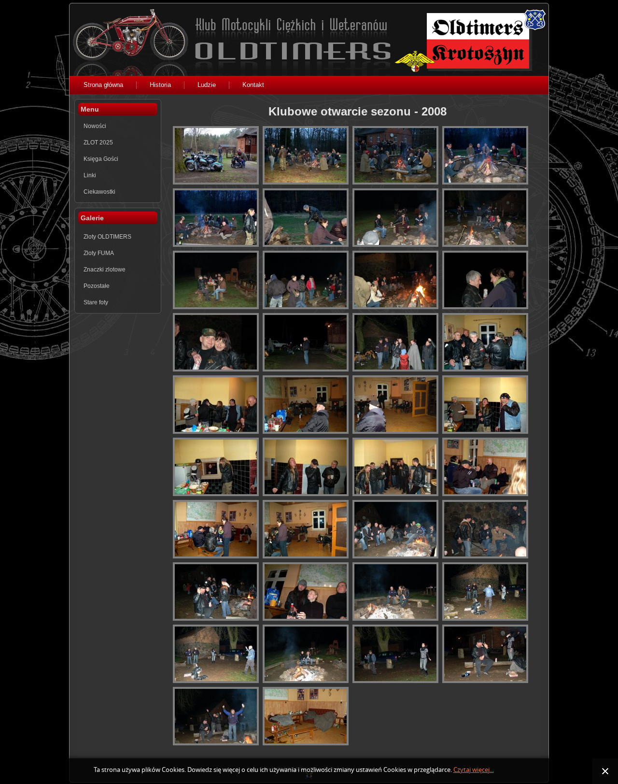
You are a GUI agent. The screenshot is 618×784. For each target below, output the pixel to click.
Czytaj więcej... (473, 769)
